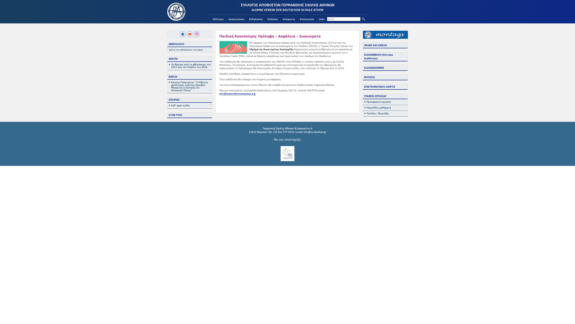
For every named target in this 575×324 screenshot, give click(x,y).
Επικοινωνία (307, 19)
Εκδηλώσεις (256, 19)
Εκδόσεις (273, 19)
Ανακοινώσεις (236, 19)
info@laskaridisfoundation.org (237, 93)
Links (322, 19)
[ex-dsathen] (176, 12)
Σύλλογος (218, 19)
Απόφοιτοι (289, 19)
